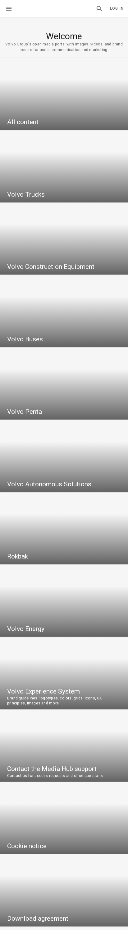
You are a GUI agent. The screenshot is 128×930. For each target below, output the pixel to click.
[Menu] (8, 8)
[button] (99, 8)
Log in (117, 8)
